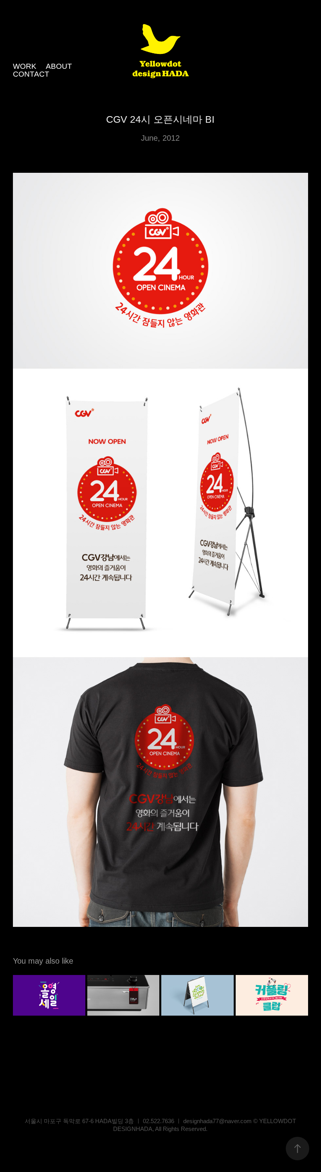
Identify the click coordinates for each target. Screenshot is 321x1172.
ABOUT (59, 66)
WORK (24, 66)
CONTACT (31, 74)
